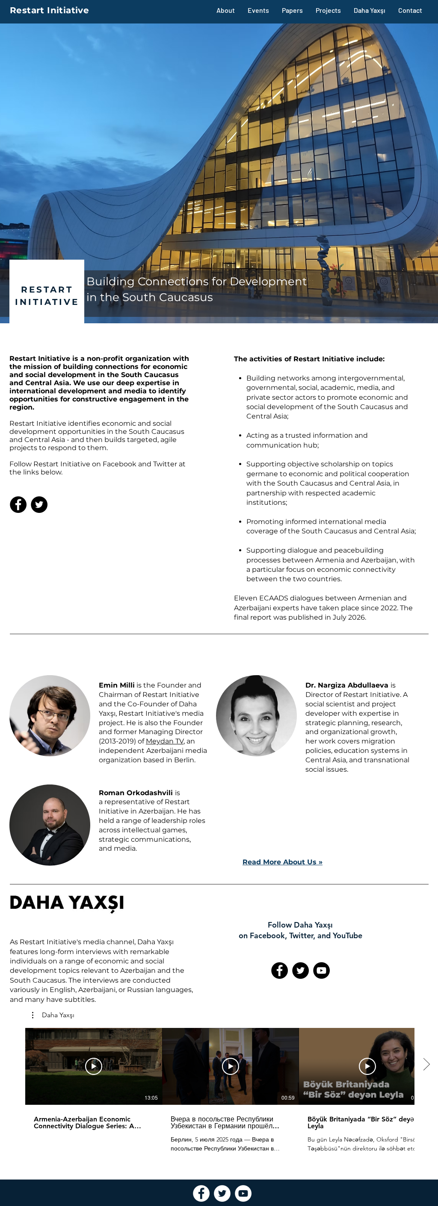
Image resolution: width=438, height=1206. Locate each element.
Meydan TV (164, 741)
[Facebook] (18, 504)
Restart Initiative (49, 10)
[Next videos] (426, 1064)
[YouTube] (321, 970)
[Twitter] (39, 504)
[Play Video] (93, 1066)
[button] (53, 1015)
